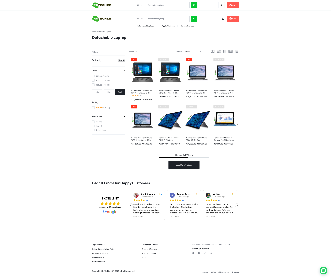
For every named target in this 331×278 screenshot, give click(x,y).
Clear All (121, 60)
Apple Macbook (168, 26)
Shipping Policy (98, 257)
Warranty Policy (98, 261)
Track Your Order (149, 253)
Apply (120, 92)
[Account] (223, 19)
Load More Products (184, 165)
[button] (237, 205)
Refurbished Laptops (145, 26)
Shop (144, 257)
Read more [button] (138, 216)
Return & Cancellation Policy (103, 249)
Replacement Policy (100, 253)
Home (94, 32)
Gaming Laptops (187, 26)
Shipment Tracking (149, 249)
